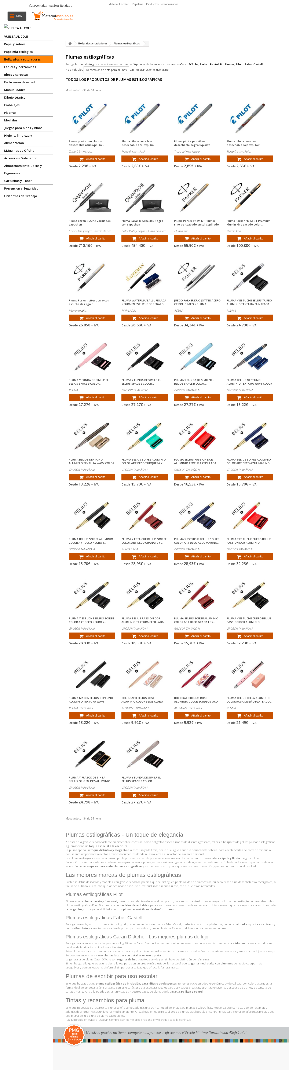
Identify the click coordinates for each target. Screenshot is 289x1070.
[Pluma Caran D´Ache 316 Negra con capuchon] (144, 197)
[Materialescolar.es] (52, 15)
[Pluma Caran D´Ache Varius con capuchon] (92, 197)
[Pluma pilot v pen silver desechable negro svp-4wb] (197, 118)
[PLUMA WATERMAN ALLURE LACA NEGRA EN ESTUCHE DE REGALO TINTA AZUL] (144, 277)
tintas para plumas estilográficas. (192, 1007)
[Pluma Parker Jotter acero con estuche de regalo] (92, 277)
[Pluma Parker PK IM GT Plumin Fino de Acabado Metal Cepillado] (197, 197)
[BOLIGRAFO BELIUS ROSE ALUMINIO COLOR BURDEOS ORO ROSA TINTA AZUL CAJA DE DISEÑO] (197, 675)
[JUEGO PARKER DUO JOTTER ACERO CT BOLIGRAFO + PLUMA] (197, 277)
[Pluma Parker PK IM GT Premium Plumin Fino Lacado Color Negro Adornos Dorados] (250, 197)
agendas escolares (229, 987)
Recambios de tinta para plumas (106, 70)
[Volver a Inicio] (70, 43)
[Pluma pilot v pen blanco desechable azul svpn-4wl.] (92, 118)
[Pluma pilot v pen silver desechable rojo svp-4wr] (250, 118)
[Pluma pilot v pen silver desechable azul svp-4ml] (144, 118)
